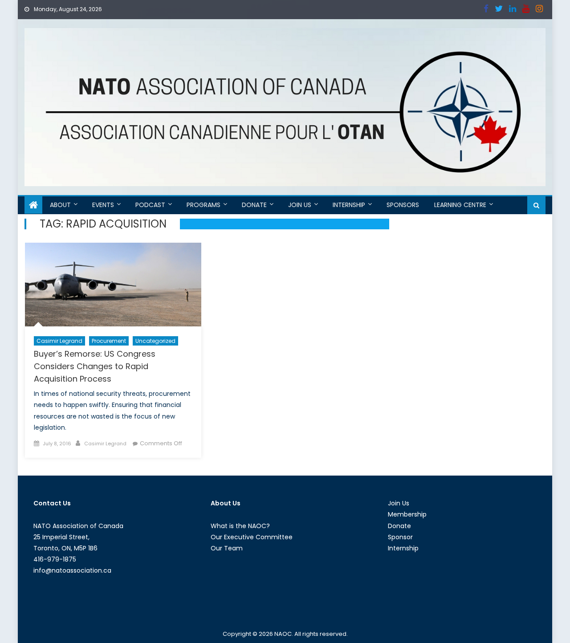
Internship (349, 204)
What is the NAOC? (240, 525)
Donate (254, 204)
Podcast (150, 204)
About (60, 204)
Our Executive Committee (252, 537)
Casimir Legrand (59, 341)
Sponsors (403, 204)
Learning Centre (460, 204)
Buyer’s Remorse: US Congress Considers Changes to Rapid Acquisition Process (94, 366)
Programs (203, 204)
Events (103, 204)
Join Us (299, 204)
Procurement (109, 341)
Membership (407, 514)
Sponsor (400, 537)
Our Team (227, 548)
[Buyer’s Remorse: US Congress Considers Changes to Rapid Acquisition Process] (113, 284)
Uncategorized (155, 341)
